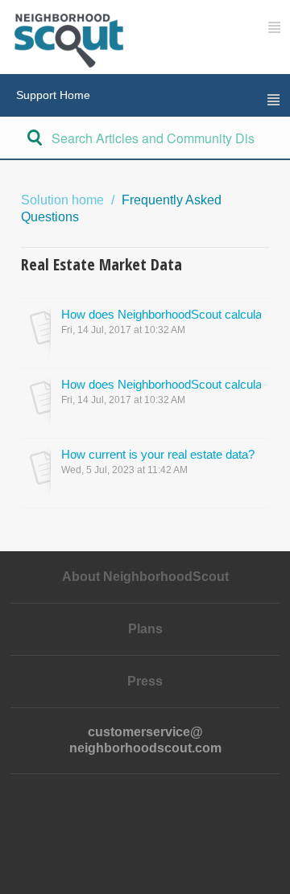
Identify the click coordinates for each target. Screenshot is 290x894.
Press (145, 681)
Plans (145, 629)
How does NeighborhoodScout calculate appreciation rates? (161, 314)
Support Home (53, 95)
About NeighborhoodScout (145, 576)
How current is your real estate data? (158, 454)
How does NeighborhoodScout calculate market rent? (161, 384)
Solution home (64, 200)
